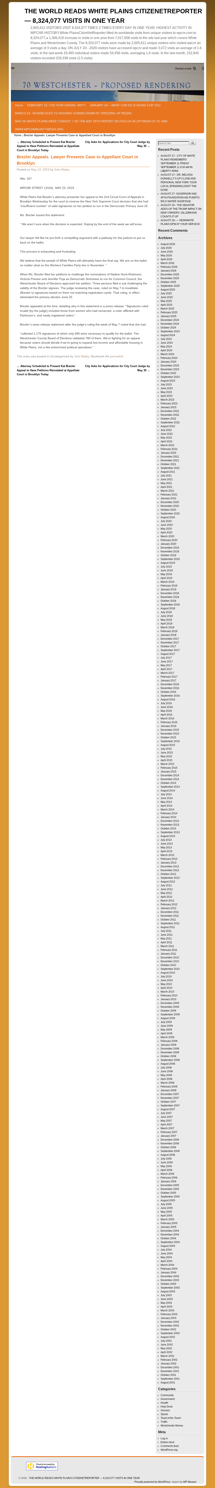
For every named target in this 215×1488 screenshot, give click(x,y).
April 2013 (166, 851)
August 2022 (168, 426)
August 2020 (168, 517)
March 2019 (167, 581)
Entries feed (167, 1442)
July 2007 (166, 1113)
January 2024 (168, 361)
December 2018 (170, 593)
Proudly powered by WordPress (152, 1481)
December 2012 (170, 866)
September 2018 (170, 604)
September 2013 (170, 832)
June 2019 (167, 570)
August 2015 (168, 745)
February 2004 (169, 1268)
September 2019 (170, 559)
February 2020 (169, 540)
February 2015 (169, 767)
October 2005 (168, 1192)
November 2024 (170, 323)
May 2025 (166, 301)
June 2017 (167, 661)
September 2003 (170, 1287)
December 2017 (170, 638)
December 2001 (170, 1367)
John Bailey (61, 169)
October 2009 (168, 1010)
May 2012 (166, 893)
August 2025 (168, 289)
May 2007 (166, 1120)
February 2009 (169, 1041)
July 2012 (166, 885)
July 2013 (166, 839)
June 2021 (167, 479)
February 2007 (169, 1132)
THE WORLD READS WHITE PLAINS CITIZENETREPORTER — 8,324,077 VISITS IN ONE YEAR (84, 1478)
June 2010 (167, 980)
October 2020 (168, 509)
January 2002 (168, 1363)
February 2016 (169, 722)
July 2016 (166, 703)
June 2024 (167, 342)
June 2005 (167, 1208)
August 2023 (168, 380)
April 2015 (166, 760)
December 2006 (170, 1139)
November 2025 (170, 278)
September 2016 (170, 695)
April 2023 (166, 395)
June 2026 (167, 251)
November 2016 (170, 688)
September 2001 (170, 1378)
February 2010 (169, 995)
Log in (164, 1438)
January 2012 (168, 908)
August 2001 (168, 1382)
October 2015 (168, 737)
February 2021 (169, 494)
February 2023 (169, 403)
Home (19, 105)
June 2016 (167, 707)
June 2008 (167, 1071)
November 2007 (170, 1097)
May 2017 (166, 665)
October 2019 (168, 555)
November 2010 (170, 961)
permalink (116, 356)
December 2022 (170, 411)
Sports (164, 1414)
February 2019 (169, 585)
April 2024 (166, 350)
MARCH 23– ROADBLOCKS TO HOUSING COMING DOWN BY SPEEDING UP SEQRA (73, 113)
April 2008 (166, 1079)
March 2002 (167, 1356)
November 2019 (170, 551)
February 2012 (169, 904)
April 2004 (166, 1261)
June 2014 (167, 798)
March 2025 (167, 308)
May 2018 (166, 619)
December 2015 (170, 729)
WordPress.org (169, 1449)
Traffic (164, 1421)
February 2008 (169, 1086)
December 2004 (170, 1230)
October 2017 (168, 646)
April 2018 (166, 623)
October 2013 (168, 828)
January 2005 (168, 1227)
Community (167, 1395)
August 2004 (168, 1245)
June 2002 (167, 1344)
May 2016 (166, 710)
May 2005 (166, 1211)
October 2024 (168, 327)
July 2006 (166, 1158)
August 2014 (168, 790)
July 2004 (166, 1249)
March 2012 (167, 900)
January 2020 (168, 543)
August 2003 (168, 1291)
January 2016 (168, 726)
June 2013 (167, 843)
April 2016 (166, 714)
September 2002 (170, 1333)
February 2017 (169, 676)
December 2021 (170, 456)
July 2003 (166, 1295)
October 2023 (168, 373)
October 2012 (168, 874)
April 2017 (166, 669)
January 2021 (168, 498)
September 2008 (170, 1060)
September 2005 (170, 1196)
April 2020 (166, 532)
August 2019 (168, 562)
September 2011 (170, 923)
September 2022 (170, 422)
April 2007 (166, 1124)
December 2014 (170, 775)
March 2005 (167, 1219)
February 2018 (169, 631)
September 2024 (170, 331)
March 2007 (167, 1128)
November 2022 (170, 414)
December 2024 (170, 320)
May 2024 (166, 346)
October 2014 (168, 783)
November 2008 (170, 1052)
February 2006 (169, 1177)
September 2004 (170, 1242)
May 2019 (166, 574)
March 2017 (167, 672)
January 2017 (168, 680)
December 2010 (170, 957)
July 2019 (166, 566)
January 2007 (168, 1135)
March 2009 (167, 1037)
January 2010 (168, 999)
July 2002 (166, 1340)
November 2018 (170, 597)
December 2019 (170, 547)
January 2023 (168, 407)
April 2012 (166, 896)
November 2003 (170, 1280)
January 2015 (168, 771)
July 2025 (166, 293)
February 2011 (169, 949)
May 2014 (166, 802)
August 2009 (168, 1018)
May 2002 (166, 1348)
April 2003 (166, 1306)
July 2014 (166, 794)
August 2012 (168, 881)
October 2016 (168, 691)
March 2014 (167, 809)
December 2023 (170, 365)
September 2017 (170, 650)
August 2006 (168, 1154)
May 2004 (166, 1257)
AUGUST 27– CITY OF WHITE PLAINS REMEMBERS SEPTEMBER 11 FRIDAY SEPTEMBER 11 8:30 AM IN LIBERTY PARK (178, 163)
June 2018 (167, 616)
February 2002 (169, 1359)
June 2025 (167, 297)
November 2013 (170, 824)
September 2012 (170, 877)
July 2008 (166, 1067)
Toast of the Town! (171, 1418)
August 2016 (168, 699)
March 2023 (167, 399)
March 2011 (167, 946)
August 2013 (168, 836)
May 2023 (166, 392)
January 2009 (168, 1044)
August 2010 (168, 972)
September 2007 (170, 1105)
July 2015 (166, 748)
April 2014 (166, 805)
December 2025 (170, 274)
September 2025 (170, 285)
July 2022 (166, 430)
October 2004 (168, 1238)
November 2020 (170, 506)
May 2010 (166, 984)
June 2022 (167, 433)
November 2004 (170, 1234)
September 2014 (170, 786)
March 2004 (167, 1264)
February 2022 (169, 449)
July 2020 (166, 521)
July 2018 (166, 612)
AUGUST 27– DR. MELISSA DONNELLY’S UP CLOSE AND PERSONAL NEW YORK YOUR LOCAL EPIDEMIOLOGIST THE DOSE (179, 182)
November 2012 (170, 870)
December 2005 (170, 1185)
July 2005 (166, 1204)
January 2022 (168, 452)
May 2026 (166, 255)
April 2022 (166, 441)
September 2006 (170, 1151)
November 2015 (170, 733)
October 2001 (168, 1375)
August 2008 (168, 1063)
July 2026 (166, 247)
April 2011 (166, 942)
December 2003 (170, 1276)
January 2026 (168, 270)
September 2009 (170, 1014)
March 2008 (167, 1082)
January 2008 (168, 1090)
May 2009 (166, 1029)
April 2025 (166, 304)
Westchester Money (172, 1425)
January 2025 (168, 316)
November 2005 (170, 1189)
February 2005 (169, 1223)
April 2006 (166, 1170)
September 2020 (170, 513)
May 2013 (166, 847)
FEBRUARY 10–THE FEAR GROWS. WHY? (56, 105)
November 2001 (170, 1371)
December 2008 (170, 1048)
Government (168, 1399)
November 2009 (170, 1006)
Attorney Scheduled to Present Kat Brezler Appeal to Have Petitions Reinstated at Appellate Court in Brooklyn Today (48, 146)
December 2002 (170, 1321)
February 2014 (169, 813)
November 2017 (170, 642)
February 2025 (169, 312)
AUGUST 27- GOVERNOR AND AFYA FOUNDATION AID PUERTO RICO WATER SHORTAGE (180, 197)
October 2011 (168, 919)
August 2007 (168, 1109)
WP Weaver (190, 1481)
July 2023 (166, 384)
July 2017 (166, 657)
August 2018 (168, 608)
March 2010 (167, 991)
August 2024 (168, 335)
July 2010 (166, 976)
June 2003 (167, 1299)
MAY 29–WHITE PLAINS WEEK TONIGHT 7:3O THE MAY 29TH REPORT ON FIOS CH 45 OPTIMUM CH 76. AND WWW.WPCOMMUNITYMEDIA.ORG (91, 125)
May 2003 (166, 1302)
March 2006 (167, 1173)
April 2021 (166, 487)
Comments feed (170, 1446)
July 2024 (166, 339)
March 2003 (167, 1310)
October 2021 (168, 464)
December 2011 (170, 912)
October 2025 (168, 282)
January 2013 (168, 862)
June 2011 (167, 934)
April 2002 (166, 1352)
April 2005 (166, 1215)
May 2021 (166, 483)
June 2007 (167, 1116)
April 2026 (166, 259)
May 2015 (166, 756)
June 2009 (167, 1025)
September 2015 (170, 741)
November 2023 (170, 369)
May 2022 (166, 437)
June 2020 (167, 524)
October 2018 (168, 600)
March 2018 (167, 627)
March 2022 (167, 445)
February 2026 (169, 266)
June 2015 (167, 752)
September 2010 (170, 968)
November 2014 (170, 779)
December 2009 (170, 1003)
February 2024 (169, 358)
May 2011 (166, 938)
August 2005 (168, 1200)
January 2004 (168, 1272)
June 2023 (167, 388)
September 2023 (170, 376)
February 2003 (169, 1314)
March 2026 (167, 263)
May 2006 (166, 1166)
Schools (165, 1410)
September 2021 (170, 468)
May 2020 (166, 528)
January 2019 (168, 589)
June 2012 (167, 889)
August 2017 (168, 654)
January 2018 (168, 635)
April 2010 (166, 987)
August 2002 (168, 1337)
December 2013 (170, 820)
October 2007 (168, 1101)
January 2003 (168, 1318)
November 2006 (170, 1143)
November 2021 (170, 460)
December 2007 (170, 1094)
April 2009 (166, 1033)
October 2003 (168, 1283)
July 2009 (166, 1022)
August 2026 (168, 244)
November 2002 (170, 1325)
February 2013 (169, 858)
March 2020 (167, 536)
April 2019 (166, 578)
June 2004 (167, 1253)
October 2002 (168, 1329)
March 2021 (167, 490)
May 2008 (166, 1075)
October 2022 (168, 418)
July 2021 (166, 475)
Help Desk (167, 1406)
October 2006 (168, 1147)
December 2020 (170, 502)
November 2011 (170, 915)
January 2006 (168, 1181)
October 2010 (168, 965)
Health (164, 1402)
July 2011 (166, 931)
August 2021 (168, 471)
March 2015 (167, 764)
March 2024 (167, 354)
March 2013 (167, 855)
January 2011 (168, 953)
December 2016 (170, 684)
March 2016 (167, 718)
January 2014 (168, 817)
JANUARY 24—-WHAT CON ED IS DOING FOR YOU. (125, 105)
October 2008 (168, 1056)
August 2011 (168, 927)
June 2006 (167, 1162)
